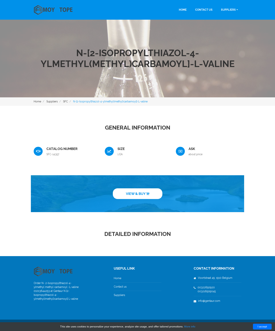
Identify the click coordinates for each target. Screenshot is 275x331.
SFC (65, 101)
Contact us (204, 9)
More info (189, 326)
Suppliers (52, 101)
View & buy (136, 194)
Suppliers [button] (228, 9)
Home (183, 9)
